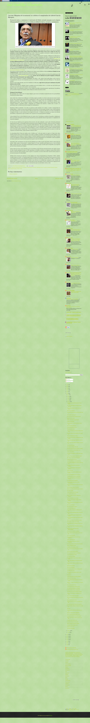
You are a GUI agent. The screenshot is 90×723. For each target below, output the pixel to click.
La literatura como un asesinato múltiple (74, 576)
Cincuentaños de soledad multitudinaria (76, 74)
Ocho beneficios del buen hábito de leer (73, 614)
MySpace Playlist (71, 709)
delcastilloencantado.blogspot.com (72, 649)
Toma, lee (67, 264)
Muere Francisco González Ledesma (73, 623)
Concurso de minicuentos (71, 508)
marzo (68, 401)
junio (68, 396)
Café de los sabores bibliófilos (71, 647)
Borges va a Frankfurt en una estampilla (76, 68)
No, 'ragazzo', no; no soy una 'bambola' (73, 457)
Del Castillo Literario (24, 5)
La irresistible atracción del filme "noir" (73, 450)
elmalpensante (67, 680)
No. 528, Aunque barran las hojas (71, 152)
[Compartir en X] (31, 165)
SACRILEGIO (68, 305)
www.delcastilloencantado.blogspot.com (72, 93)
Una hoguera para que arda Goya (71, 202)
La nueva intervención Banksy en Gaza (73, 586)
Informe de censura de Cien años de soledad (74, 520)
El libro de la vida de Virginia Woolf (73, 419)
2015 (67, 393)
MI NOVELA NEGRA (69, 210)
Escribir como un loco (70, 133)
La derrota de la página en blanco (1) (76, 43)
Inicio (36, 178)
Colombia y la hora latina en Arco (72, 547)
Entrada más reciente (12, 178)
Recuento (68, 608)
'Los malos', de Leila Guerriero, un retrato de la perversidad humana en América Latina (76, 239)
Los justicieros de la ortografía (72, 480)
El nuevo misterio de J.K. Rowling (72, 492)
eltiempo (66, 674)
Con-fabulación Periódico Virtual (71, 151)
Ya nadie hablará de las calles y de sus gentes (74, 604)
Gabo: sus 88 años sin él (71, 539)
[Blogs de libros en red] (69, 121)
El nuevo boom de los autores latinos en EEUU (74, 448)
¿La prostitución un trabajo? (72, 554)
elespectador (67, 682)
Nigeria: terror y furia (71, 418)
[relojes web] (68, 335)
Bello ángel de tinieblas (71, 565)
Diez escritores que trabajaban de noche (74, 416)
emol (66, 671)
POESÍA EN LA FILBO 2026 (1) (76, 134)
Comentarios (69, 381)
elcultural (67, 683)
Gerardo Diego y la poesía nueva (72, 551)
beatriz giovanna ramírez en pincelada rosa (73, 168)
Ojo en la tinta (68, 183)
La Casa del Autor (69, 159)
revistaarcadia (67, 659)
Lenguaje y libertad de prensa (72, 620)
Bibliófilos (68, 142)
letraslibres (67, 668)
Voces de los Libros (69, 228)
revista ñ (66, 662)
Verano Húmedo (72, 80)
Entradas (68, 379)
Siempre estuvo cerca (70, 626)
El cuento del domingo (74, 257)
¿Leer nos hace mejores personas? (73, 595)
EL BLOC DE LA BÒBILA (70, 124)
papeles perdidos (68, 665)
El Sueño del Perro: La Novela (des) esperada (73, 272)
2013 (67, 636)
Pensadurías (68, 282)
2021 (67, 386)
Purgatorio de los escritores (72, 459)
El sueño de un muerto (71, 410)
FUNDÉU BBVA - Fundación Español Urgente (73, 312)
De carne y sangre (70, 490)
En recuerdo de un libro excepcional (73, 531)
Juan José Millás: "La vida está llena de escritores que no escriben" (75, 161)
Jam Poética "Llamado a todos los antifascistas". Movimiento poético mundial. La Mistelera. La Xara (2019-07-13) (73, 170)
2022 (67, 384)
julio (68, 394)
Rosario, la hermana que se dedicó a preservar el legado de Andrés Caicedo (76, 144)
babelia (66, 686)
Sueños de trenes (70, 470)
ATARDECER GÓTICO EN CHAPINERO (72, 299)
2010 (67, 641)
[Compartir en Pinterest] (33, 165)
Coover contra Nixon (70, 451)
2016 (67, 391)
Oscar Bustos (68, 298)
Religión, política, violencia (75, 265)
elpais (66, 677)
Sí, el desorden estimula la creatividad (73, 588)
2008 (67, 644)
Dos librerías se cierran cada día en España (74, 591)
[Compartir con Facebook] (32, 165)
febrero (68, 630)
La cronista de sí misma (71, 556)
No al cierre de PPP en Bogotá (72, 506)
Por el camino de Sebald (71, 535)
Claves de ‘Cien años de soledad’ (72, 435)
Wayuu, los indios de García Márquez (73, 612)
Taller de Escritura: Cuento (71, 578)
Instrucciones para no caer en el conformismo (74, 543)
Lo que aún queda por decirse (72, 427)
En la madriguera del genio (71, 425)
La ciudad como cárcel (71, 570)
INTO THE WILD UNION (70, 290)
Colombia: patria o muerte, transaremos (74, 476)
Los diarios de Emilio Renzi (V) (76, 203)
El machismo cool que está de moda (73, 521)
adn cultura (67, 688)
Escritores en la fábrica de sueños (76, 193)
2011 (67, 639)
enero (68, 632)
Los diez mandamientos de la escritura (73, 474)
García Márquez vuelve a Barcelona (73, 487)
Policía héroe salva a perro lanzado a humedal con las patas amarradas (76, 274)
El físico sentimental (70, 421)
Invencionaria (68, 256)
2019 (67, 388)
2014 (67, 634)
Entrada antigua (59, 178)
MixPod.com (77, 709)
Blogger (51, 715)
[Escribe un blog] (30, 165)
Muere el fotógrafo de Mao (71, 545)
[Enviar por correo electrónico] (29, 165)
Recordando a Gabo (69, 248)
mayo (68, 398)
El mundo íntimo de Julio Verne (72, 625)
